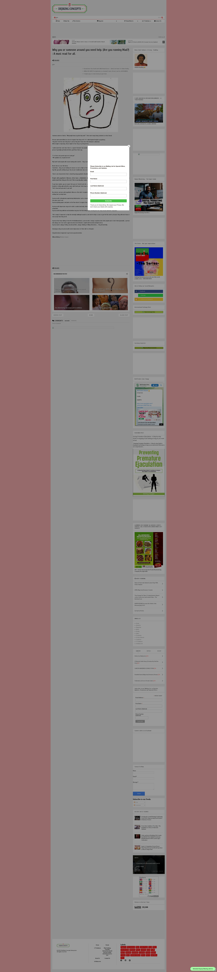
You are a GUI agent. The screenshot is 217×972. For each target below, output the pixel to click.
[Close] (129, 146)
